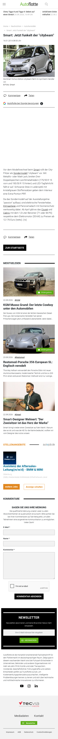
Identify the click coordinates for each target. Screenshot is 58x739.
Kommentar (8, 550)
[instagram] (29, 686)
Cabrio (6, 213)
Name (5, 538)
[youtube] (21, 686)
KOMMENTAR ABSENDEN (29, 596)
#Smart (18, 414)
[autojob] (49, 444)
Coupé (44, 209)
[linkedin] (36, 686)
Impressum (10, 732)
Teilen (31, 95)
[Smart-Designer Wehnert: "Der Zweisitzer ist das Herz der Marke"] (29, 396)
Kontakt (39, 715)
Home (5, 26)
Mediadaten (21, 715)
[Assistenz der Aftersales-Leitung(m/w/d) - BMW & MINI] (9, 458)
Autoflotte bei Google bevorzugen (23, 103)
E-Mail (6, 527)
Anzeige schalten (34, 487)
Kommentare (14, 95)
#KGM (17, 300)
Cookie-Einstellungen (44, 732)
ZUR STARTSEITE (14, 247)
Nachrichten (16, 26)
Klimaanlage (9, 206)
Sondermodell (20, 173)
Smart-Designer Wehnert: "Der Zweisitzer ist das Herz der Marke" (25, 421)
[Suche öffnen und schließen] (46, 4)
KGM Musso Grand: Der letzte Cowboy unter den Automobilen (28, 306)
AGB (19, 732)
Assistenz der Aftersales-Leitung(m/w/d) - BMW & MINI (23, 467)
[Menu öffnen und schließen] (5, 4)
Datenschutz (28, 732)
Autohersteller (30, 26)
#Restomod (20, 357)
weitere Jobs (11, 486)
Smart (37, 169)
